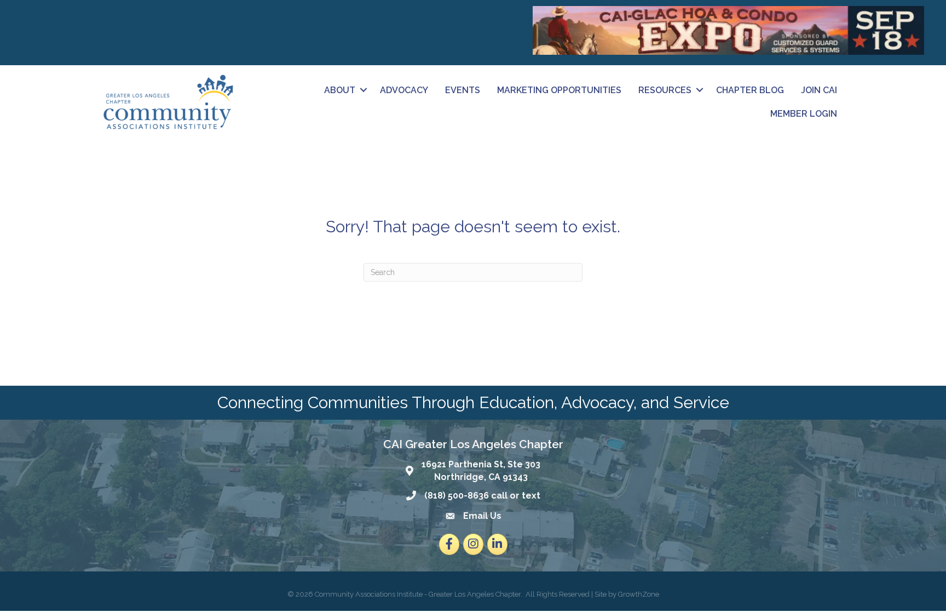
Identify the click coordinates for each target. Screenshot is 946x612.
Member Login (803, 113)
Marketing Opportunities (559, 90)
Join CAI (819, 90)
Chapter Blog (750, 90)
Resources (664, 90)
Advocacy (404, 90)
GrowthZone (638, 594)
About (339, 90)
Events (462, 90)
